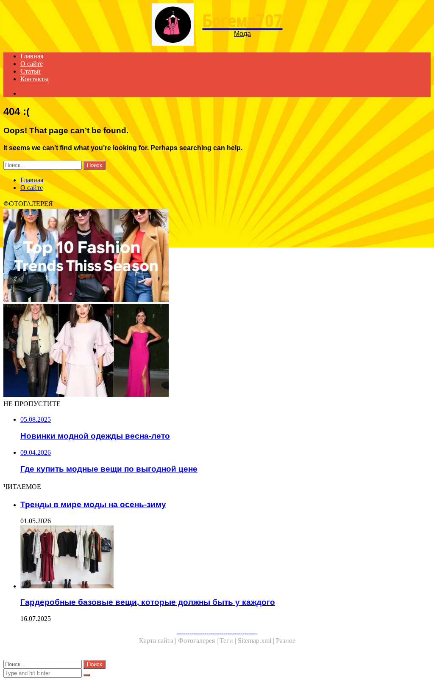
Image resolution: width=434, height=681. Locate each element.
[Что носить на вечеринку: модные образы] (217, 351)
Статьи (30, 71)
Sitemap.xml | (257, 640)
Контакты (34, 78)
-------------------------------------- (217, 633)
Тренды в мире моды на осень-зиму (93, 504)
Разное (285, 640)
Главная (31, 56)
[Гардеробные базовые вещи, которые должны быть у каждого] (225, 557)
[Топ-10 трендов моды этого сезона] (217, 256)
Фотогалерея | (199, 640)
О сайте (31, 63)
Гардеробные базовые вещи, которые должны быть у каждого (147, 602)
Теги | (229, 640)
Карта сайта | (158, 640)
